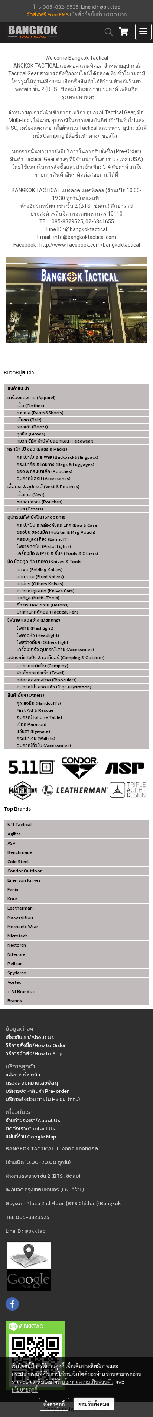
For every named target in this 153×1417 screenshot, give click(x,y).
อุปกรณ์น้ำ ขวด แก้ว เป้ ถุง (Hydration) (54, 687)
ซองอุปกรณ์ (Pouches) (40, 502)
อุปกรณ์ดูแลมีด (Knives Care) (46, 591)
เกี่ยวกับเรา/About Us (30, 1037)
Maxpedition (20, 917)
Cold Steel (18, 861)
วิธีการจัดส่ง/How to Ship (34, 1054)
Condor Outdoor (24, 871)
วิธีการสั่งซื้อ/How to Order (36, 1045)
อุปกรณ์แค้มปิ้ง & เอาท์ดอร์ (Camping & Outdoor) (56, 657)
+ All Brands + (21, 991)
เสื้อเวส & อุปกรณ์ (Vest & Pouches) (43, 486)
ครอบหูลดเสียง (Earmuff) (43, 539)
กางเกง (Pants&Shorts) (40, 413)
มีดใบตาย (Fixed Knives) (40, 576)
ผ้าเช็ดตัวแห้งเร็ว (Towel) (41, 673)
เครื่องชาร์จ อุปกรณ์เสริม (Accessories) (55, 649)
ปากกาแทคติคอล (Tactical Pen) (47, 612)
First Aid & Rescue (35, 710)
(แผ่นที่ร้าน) (72, 1190)
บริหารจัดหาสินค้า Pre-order (37, 1091)
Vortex (14, 982)
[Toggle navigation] (143, 32)
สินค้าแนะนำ (18, 388)
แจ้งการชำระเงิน (23, 1075)
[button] (106, 32)
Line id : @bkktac (100, 7)
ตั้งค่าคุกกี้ (54, 1404)
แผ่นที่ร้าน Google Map (31, 1137)
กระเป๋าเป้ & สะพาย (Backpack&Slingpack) (57, 457)
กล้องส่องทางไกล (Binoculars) (47, 680)
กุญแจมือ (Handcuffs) (39, 703)
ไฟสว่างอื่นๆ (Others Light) (43, 642)
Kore (12, 898)
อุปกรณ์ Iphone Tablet (39, 717)
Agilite (14, 834)
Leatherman (20, 908)
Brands (14, 1000)
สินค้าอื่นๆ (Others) (25, 695)
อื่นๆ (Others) (30, 509)
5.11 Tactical (19, 824)
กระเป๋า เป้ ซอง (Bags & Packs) (37, 449)
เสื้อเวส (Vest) (31, 494)
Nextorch (16, 945)
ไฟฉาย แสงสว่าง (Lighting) (33, 620)
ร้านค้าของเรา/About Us (33, 1120)
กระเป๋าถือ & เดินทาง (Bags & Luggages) (55, 464)
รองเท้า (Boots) (32, 427)
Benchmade (19, 852)
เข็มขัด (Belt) (29, 420)
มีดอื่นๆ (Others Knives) (40, 584)
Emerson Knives (24, 880)
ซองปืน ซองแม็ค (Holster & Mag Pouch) (56, 532)
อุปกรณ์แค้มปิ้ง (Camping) (42, 666)
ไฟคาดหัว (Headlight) (38, 635)
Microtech (17, 936)
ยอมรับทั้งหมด (94, 1404)
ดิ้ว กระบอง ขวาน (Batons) (43, 605)
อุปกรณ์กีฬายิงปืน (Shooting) (36, 517)
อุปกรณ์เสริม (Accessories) (44, 478)
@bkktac (34, 1231)
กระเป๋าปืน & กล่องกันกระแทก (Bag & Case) (58, 525)
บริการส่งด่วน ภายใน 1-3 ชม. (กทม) (43, 1099)
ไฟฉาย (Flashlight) (35, 628)
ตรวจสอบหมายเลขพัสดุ (32, 1083)
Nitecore (16, 954)
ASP (11, 843)
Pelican (15, 963)
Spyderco (16, 973)
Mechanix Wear (22, 926)
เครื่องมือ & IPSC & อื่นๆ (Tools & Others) (57, 553)
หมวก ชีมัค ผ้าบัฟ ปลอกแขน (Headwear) (55, 441)
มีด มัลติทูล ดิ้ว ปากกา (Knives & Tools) (45, 561)
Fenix (12, 889)
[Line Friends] (29, 1265)
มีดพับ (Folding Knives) (40, 569)
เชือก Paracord (31, 724)
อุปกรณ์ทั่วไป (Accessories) (44, 745)
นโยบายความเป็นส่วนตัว (87, 1381)
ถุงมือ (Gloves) (31, 434)
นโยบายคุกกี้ (25, 1389)
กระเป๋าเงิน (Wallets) (36, 738)
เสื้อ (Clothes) (30, 405)
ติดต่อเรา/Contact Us (30, 1128)
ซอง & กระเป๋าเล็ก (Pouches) (44, 471)
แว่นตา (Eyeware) (33, 731)
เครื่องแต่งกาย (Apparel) (31, 397)
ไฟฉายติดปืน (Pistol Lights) (44, 546)
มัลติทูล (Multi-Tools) (38, 598)
